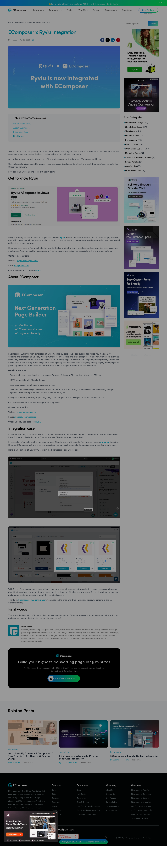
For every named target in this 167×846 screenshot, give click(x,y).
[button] (56, 812)
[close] (56, 812)
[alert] (31, 826)
